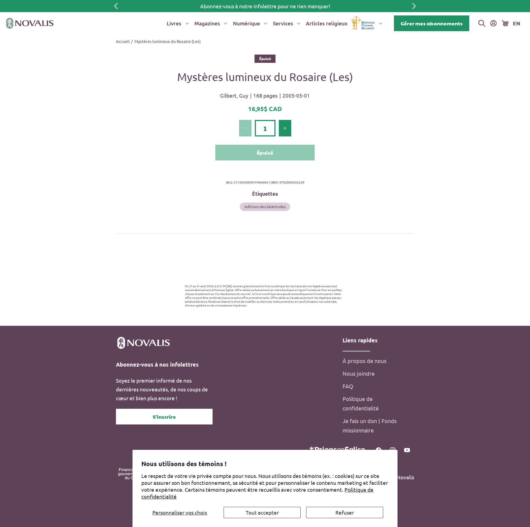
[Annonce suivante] (414, 6)
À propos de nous (364, 360)
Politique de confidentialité (361, 403)
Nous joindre (359, 373)
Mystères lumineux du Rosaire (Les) (167, 41)
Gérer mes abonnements (432, 23)
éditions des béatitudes (265, 206)
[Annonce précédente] (116, 6)
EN (516, 23)
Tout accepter (262, 512)
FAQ (348, 386)
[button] (176, 23)
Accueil (122, 41)
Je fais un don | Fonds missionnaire (370, 425)
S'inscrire (164, 416)
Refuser (344, 512)
